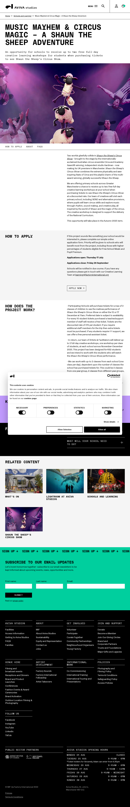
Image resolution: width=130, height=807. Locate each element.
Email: (70, 581)
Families (9, 645)
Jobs (38, 648)
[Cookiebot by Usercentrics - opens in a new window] (109, 376)
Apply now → (76, 288)
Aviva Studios (15, 623)
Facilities (9, 629)
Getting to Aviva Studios (17, 637)
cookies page (30, 398)
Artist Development (44, 663)
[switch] (50, 412)
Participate (72, 633)
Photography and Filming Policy (106, 670)
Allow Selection (64, 429)
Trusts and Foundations (109, 647)
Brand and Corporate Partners (107, 642)
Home (7, 16)
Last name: (41, 581)
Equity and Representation (49, 641)
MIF (38, 629)
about (29, 146)
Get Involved (76, 623)
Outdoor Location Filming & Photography (18, 702)
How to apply (13, 146)
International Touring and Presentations (79, 680)
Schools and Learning (22, 16)
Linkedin (9, 731)
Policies (104, 662)
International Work (77, 663)
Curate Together (75, 637)
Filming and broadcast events (13, 670)
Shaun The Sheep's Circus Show (18, 536)
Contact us (41, 645)
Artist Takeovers (44, 681)
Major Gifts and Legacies (110, 651)
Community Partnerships (79, 641)
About (40, 623)
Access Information (14, 633)
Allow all (102, 429)
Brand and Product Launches (14, 680)
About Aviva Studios (46, 633)
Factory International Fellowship (46, 676)
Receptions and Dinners (17, 675)
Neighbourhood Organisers (80, 645)
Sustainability (42, 637)
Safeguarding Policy (107, 679)
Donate (101, 629)
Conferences (11, 685)
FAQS (8, 641)
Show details (109, 422)
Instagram (10, 723)
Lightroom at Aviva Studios (60, 498)
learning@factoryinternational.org (92, 274)
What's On (12, 496)
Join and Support (110, 623)
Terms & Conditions (107, 675)
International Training (77, 674)
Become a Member (107, 633)
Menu (91, 6)
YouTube (9, 727)
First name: (10, 581)
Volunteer (71, 629)
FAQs (40, 146)
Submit (18, 595)
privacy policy (18, 601)
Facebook (10, 719)
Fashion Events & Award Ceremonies (17, 691)
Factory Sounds (44, 671)
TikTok (8, 735)
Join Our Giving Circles (109, 637)
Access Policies (105, 682)
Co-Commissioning (76, 671)
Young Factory (74, 648)
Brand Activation (13, 696)
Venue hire (12, 662)
